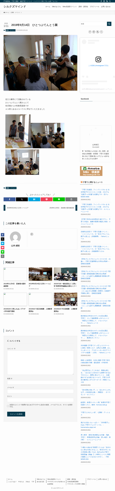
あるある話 (40, 481)
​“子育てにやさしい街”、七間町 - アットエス (95, 414)
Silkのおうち (41, 479)
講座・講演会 (71, 479)
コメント (11, 349)
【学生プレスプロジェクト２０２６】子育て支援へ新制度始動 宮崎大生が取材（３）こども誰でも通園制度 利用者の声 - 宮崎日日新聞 (96, 274)
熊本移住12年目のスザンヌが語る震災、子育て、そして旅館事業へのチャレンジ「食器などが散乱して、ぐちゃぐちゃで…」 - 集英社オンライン (95, 334)
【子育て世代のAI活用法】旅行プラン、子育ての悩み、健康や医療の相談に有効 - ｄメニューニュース (96, 221)
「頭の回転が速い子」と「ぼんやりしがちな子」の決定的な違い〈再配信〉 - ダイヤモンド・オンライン (96, 392)
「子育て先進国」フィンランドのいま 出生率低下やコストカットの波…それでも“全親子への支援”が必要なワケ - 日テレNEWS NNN (95, 193)
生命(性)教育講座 (73, 481)
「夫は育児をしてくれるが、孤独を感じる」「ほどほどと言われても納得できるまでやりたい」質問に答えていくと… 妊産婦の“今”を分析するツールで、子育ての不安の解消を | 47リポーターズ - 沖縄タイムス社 (96, 376)
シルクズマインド (15, 6)
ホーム (10, 479)
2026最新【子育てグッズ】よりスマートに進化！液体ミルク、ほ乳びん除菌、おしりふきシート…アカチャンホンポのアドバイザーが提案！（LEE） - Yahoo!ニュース (96, 349)
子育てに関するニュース (93, 182)
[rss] (107, 1)
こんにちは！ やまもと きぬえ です (21, 481)
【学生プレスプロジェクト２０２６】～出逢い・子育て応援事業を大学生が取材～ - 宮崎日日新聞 (96, 261)
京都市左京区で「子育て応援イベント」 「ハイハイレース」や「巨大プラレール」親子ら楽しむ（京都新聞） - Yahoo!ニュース (96, 235)
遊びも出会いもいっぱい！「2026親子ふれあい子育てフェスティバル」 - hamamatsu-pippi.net (95, 425)
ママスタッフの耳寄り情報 (76, 484)
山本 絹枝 (15, 245)
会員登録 (50, 484)
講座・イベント (10, 30)
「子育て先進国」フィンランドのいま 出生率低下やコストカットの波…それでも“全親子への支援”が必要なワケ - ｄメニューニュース (95, 207)
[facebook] (101, 1)
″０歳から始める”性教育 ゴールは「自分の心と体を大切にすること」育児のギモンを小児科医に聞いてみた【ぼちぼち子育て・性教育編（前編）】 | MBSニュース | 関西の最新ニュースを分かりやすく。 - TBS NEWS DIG (96, 453)
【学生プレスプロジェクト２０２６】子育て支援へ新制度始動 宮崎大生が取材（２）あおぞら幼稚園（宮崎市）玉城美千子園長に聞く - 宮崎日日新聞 (96, 289)
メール (10, 387)
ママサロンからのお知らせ (56, 481)
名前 (9, 378)
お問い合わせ (102, 479)
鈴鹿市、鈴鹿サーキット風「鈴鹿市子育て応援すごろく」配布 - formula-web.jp (96, 403)
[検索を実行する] (109, 24)
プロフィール (91, 479)
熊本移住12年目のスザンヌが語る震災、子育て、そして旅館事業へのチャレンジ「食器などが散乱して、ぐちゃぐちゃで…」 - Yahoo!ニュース (95, 319)
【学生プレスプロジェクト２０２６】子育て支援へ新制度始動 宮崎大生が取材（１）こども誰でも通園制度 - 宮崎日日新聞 (96, 304)
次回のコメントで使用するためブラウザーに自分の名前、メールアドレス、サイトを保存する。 (41, 406)
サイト (9, 396)
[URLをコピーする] (71, 199)
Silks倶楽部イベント (54, 479)
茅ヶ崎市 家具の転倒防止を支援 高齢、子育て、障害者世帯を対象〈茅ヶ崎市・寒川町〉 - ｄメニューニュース (96, 437)
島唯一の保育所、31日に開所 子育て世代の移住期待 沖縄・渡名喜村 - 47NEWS (95, 361)
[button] (9, 199)
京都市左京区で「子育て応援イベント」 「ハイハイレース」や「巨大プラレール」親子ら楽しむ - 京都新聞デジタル (96, 249)
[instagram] (104, 1)
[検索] (109, 1)
